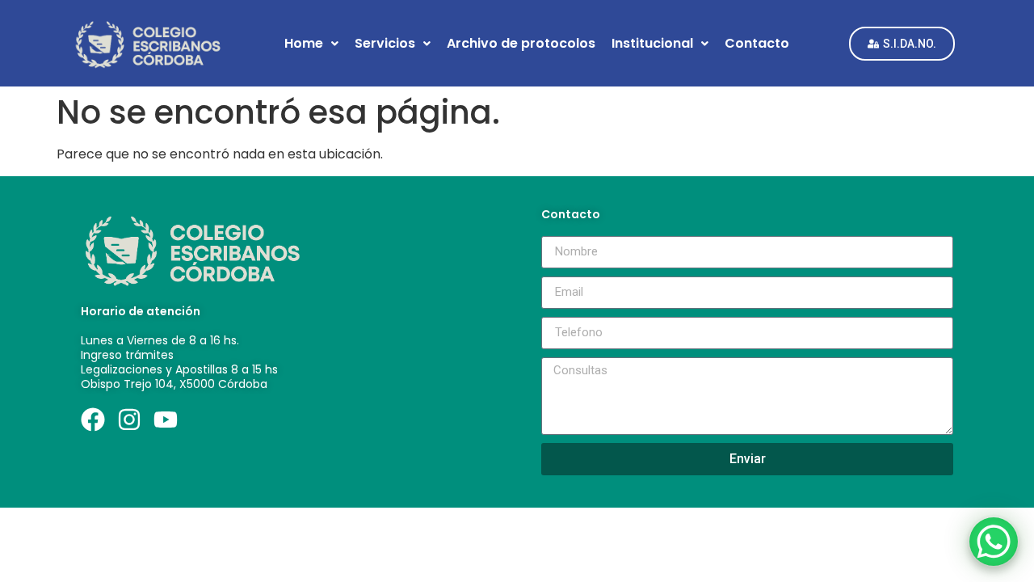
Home (303, 43)
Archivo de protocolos (521, 43)
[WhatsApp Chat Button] (993, 541)
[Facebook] (93, 419)
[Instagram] (129, 419)
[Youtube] (165, 419)
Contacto (757, 43)
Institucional (652, 43)
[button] (311, 43)
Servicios (385, 43)
